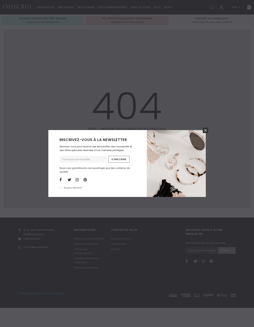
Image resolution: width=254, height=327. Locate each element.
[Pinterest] (86, 179)
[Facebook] (62, 179)
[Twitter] (70, 179)
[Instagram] (78, 179)
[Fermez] (205, 130)
